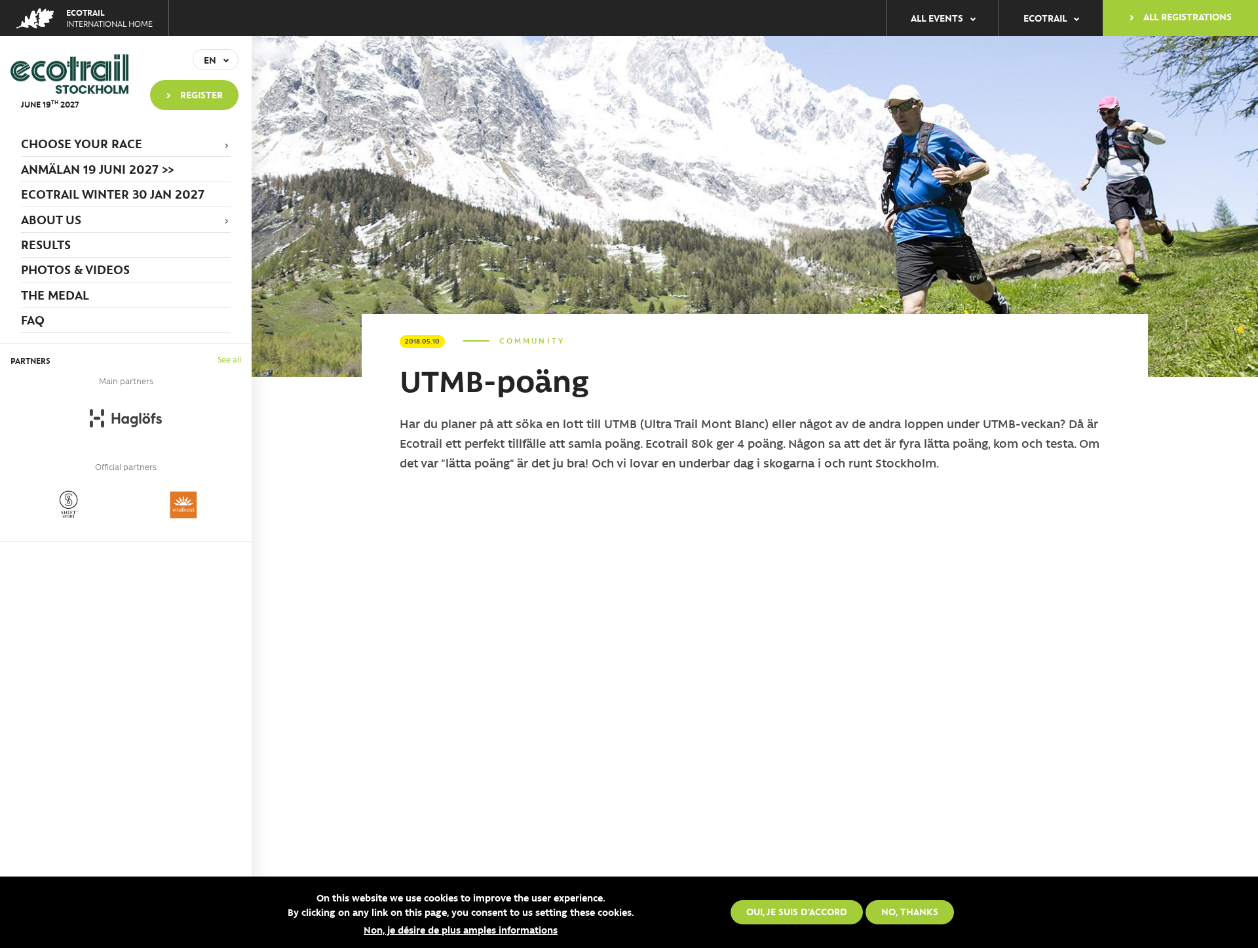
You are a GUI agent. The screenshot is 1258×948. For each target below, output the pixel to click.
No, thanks (909, 911)
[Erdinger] (68, 504)
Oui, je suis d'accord (796, 911)
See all (229, 359)
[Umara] (183, 504)
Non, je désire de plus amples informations (461, 930)
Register (201, 94)
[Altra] (126, 418)
